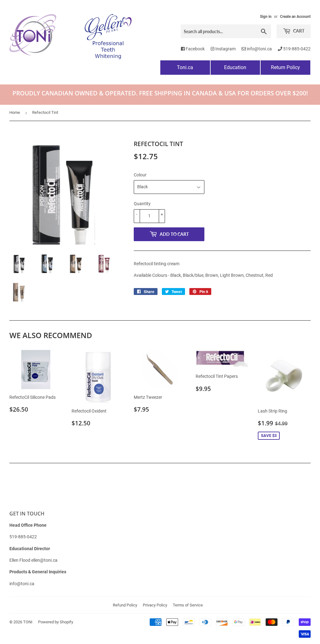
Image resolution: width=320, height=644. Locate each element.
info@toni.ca (259, 48)
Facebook (195, 48)
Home (14, 112)
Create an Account (295, 16)
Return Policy (285, 67)
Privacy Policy (155, 605)
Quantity (142, 203)
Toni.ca (185, 67)
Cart (298, 30)
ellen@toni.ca (44, 560)
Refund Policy (125, 605)
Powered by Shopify (55, 622)
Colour (140, 174)
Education (235, 67)
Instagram (225, 48)
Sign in (266, 16)
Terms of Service (188, 605)
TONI (27, 622)
